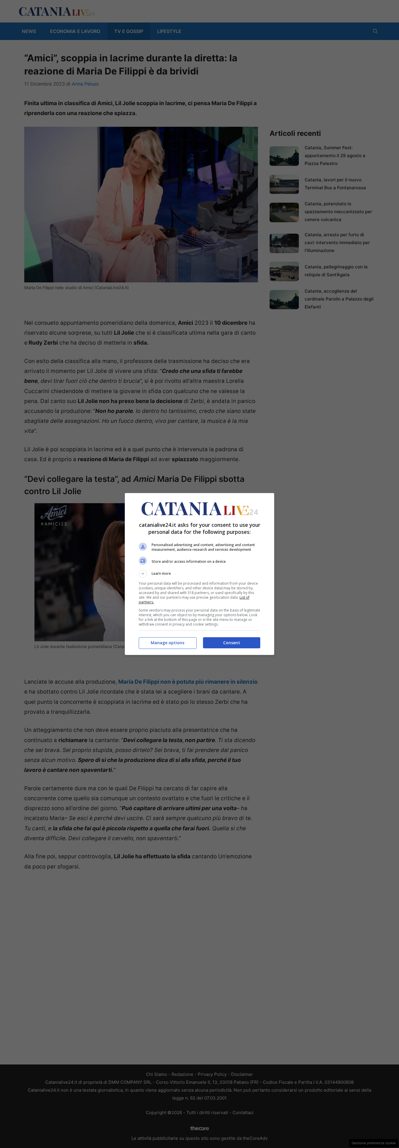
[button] (199, 573)
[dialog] (199, 574)
